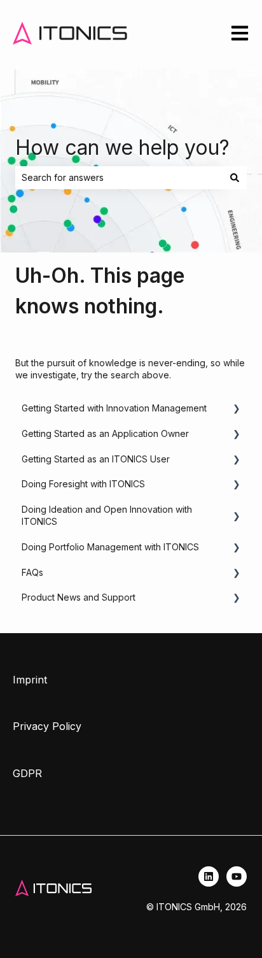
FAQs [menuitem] (32, 572)
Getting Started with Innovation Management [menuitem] (114, 408)
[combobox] (119, 177)
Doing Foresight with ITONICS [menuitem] (83, 483)
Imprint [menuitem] (30, 679)
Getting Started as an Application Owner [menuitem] (105, 433)
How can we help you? (122, 147)
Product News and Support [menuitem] (78, 597)
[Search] (235, 177)
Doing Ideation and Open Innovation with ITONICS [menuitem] (107, 515)
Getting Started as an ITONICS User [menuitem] (96, 459)
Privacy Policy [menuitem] (47, 726)
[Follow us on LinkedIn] (208, 876)
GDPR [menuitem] (27, 773)
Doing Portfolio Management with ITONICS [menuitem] (110, 546)
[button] (236, 410)
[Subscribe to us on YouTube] (236, 876)
